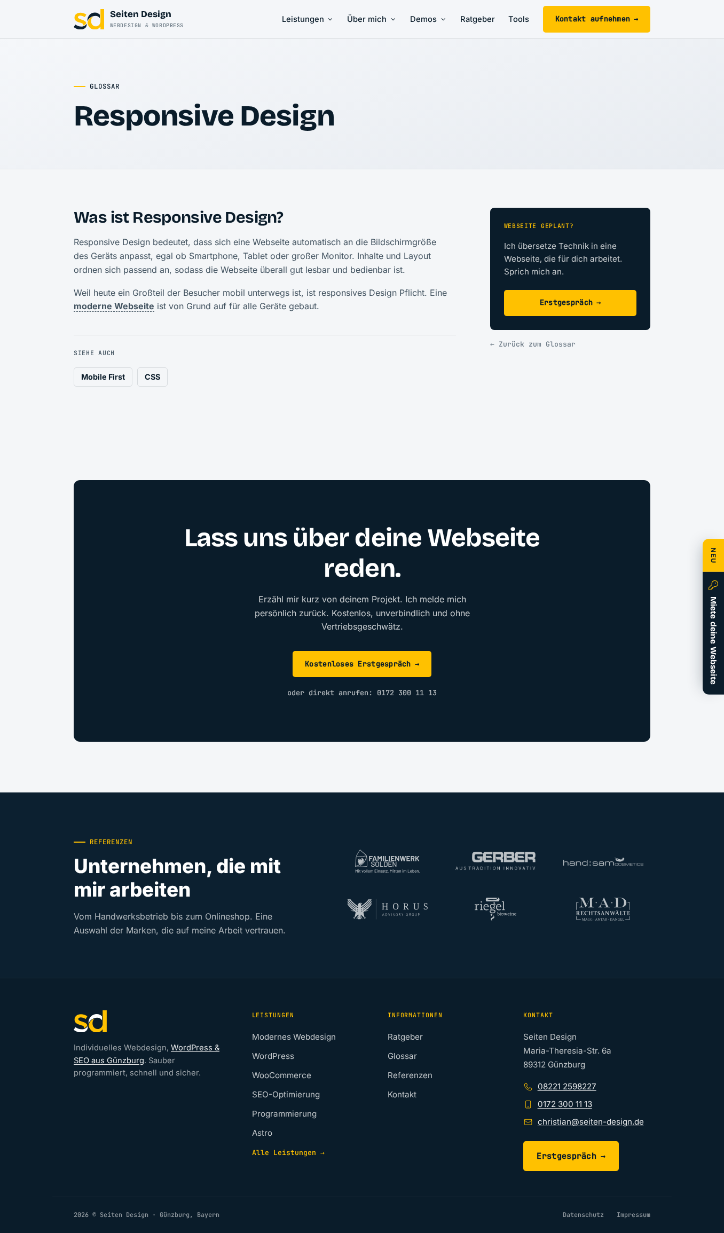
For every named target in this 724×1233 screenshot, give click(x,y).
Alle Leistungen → (288, 1152)
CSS (152, 376)
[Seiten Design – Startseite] (148, 1021)
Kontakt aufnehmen (597, 18)
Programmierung (284, 1114)
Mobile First (103, 376)
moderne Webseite (114, 306)
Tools (518, 19)
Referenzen (410, 1075)
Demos (423, 19)
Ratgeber (477, 19)
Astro (262, 1133)
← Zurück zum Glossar (533, 344)
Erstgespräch (570, 302)
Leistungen (303, 19)
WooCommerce (281, 1075)
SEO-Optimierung (286, 1094)
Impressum (633, 1215)
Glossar (402, 1056)
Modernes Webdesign (294, 1037)
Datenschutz (583, 1215)
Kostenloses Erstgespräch (362, 664)
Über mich (367, 19)
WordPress (273, 1056)
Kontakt (402, 1094)
